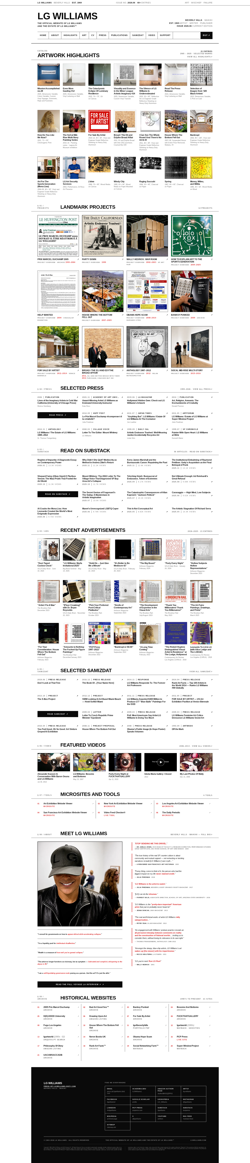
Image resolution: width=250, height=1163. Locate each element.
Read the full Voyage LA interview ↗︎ (78, 984)
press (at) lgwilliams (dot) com (60, 1086)
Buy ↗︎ (206, 35)
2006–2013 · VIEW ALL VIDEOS (195, 746)
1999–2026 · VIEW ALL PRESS (195, 389)
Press (102, 35)
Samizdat (138, 35)
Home (43, 35)
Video (151, 35)
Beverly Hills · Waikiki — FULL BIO (191, 835)
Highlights (70, 35)
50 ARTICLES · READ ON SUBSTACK (192, 452)
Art (84, 35)
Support (165, 35)
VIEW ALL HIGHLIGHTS (199, 57)
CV (92, 35)
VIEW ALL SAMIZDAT (200, 672)
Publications (119, 35)
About (55, 35)
